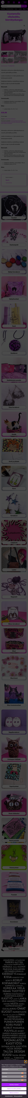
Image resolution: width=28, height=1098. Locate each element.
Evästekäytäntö (9, 1096)
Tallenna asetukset (14, 1092)
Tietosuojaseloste (18, 1096)
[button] (25, 1061)
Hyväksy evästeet (14, 1084)
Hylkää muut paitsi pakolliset (14, 1088)
